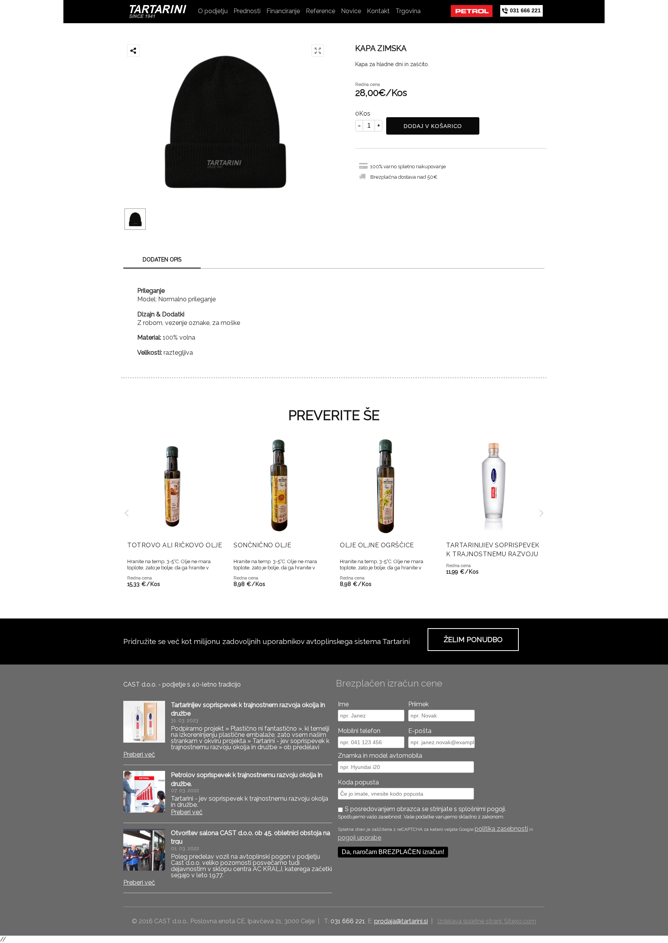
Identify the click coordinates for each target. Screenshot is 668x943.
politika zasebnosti (501, 828)
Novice (351, 11)
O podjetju (213, 11)
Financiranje (283, 11)
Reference (320, 11)
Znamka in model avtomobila (380, 755)
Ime (343, 704)
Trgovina (408, 11)
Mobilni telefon (359, 731)
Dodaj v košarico (433, 126)
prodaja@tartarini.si (401, 921)
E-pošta (419, 731)
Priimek (418, 704)
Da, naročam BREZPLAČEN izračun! (393, 852)
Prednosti (247, 11)
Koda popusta (358, 782)
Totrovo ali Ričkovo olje (174, 545)
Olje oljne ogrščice (377, 545)
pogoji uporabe (359, 837)
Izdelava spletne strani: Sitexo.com (486, 921)
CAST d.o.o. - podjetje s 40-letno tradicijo (182, 684)
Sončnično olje (262, 545)
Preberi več (139, 754)
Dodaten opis (162, 259)
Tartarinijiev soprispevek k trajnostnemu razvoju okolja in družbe (493, 554)
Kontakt (378, 11)
